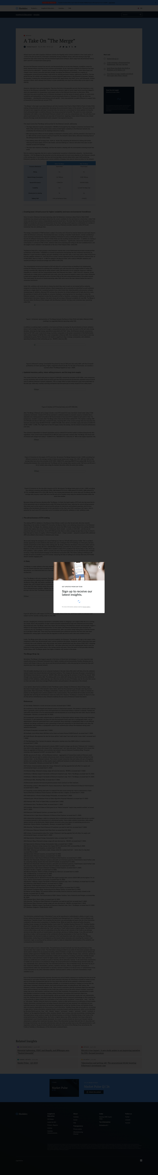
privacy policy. (86, 606)
